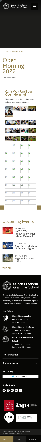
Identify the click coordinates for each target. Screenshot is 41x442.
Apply (5, 439)
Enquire (32, 439)
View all (7, 268)
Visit (19, 439)
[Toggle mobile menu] (34, 6)
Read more (20, 233)
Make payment (22, 376)
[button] (2, 207)
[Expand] (37, 355)
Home (7, 51)
